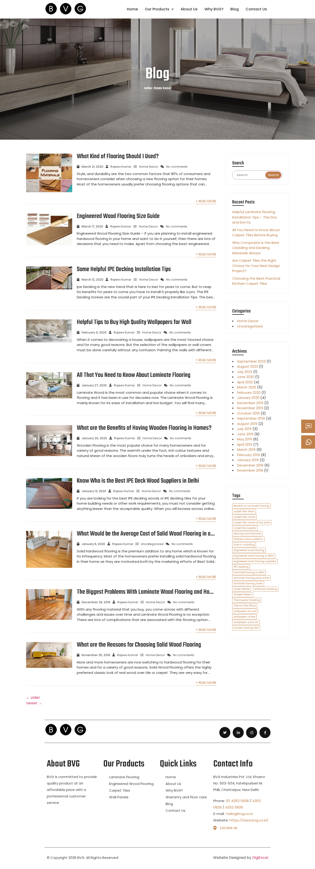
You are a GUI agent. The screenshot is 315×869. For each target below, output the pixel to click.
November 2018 (250, 470)
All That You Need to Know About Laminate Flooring (133, 375)
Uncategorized (152, 544)
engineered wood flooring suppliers (255, 561)
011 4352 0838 (237, 800)
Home (132, 9)
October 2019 (248, 413)
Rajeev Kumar (120, 166)
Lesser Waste (242, 589)
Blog (234, 9)
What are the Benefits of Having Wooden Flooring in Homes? (144, 428)
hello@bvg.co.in (239, 813)
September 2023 (251, 361)
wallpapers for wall (245, 611)
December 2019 (250, 402)
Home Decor (148, 166)
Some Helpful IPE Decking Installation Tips (124, 269)
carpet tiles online (244, 517)
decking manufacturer (247, 533)
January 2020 (248, 397)
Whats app (314, 442)
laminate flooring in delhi (249, 572)
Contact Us (256, 9)
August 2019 (247, 423)
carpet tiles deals (244, 511)
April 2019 (244, 444)
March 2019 (246, 449)
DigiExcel (260, 857)
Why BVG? (214, 9)
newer (34, 703)
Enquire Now (314, 426)
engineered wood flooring (249, 550)
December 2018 (250, 465)
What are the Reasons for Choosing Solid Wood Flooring (139, 645)
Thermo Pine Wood (245, 605)
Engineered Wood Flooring (131, 783)
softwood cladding (265, 589)
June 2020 (245, 376)
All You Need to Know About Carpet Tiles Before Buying (256, 232)
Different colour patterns (248, 539)
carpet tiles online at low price (252, 522)
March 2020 (246, 387)
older (33, 697)
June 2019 (245, 434)
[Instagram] (251, 732)
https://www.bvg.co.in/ (248, 820)
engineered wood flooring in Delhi (254, 555)
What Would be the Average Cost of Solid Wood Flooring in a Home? (144, 534)
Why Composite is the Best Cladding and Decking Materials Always (255, 247)
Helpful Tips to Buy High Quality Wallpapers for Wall (134, 322)
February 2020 (249, 392)
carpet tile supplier (245, 528)
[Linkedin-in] (238, 732)
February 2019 (248, 454)
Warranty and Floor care (186, 797)
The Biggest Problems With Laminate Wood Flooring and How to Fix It (145, 592)
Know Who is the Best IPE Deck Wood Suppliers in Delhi (138, 481)
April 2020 (245, 382)
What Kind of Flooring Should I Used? (118, 156)
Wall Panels (118, 797)
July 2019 (244, 428)
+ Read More (206, 201)
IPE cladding (241, 567)
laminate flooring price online (251, 578)
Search (273, 175)
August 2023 (247, 366)
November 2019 (250, 408)
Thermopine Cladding (247, 600)
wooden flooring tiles (246, 628)
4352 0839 (234, 807)
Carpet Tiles (119, 790)
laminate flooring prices (248, 583)
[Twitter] (224, 732)
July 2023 (244, 371)
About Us (189, 9)
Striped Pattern (243, 594)
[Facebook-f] (264, 732)
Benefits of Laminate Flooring (251, 506)
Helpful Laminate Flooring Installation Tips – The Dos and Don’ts (254, 217)
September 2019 (251, 418)
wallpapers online (244, 616)
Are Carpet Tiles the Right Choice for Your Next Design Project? (256, 265)
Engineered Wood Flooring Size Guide (118, 216)
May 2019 (244, 439)
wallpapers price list (246, 622)
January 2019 (248, 459)
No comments (176, 166)
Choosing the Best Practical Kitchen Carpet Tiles (256, 281)
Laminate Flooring (124, 777)
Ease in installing (244, 544)
